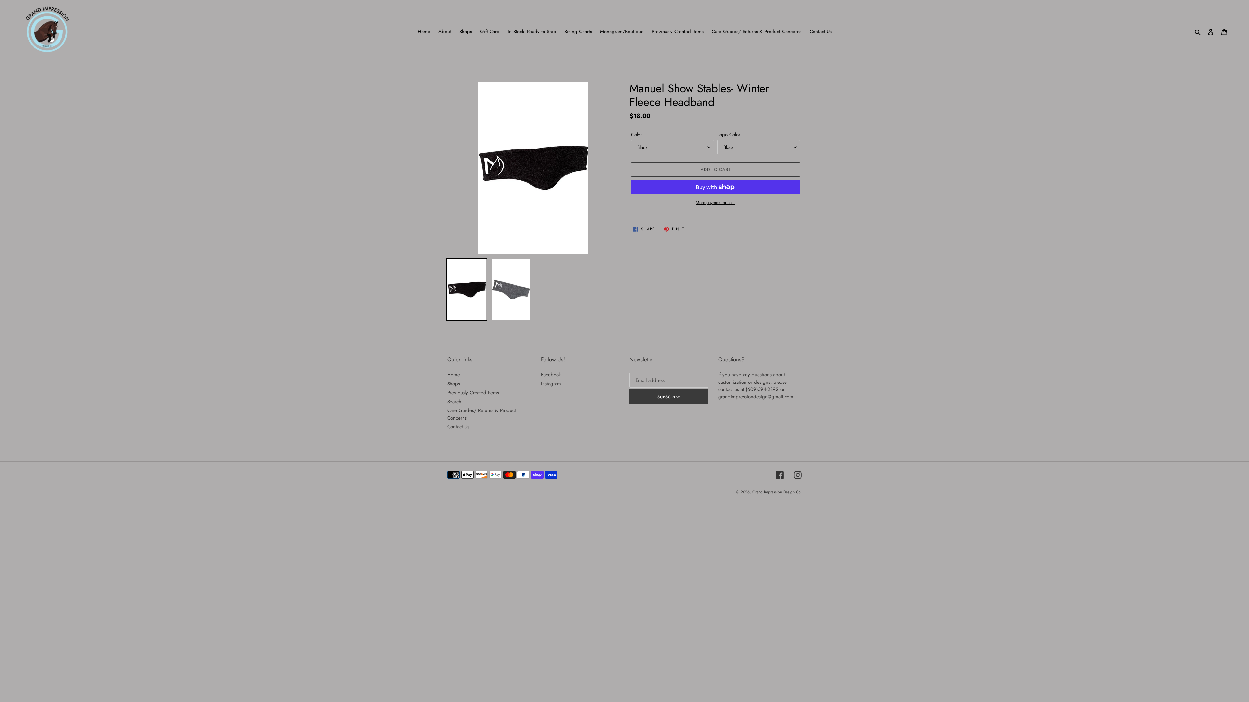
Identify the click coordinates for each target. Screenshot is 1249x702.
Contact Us (458, 426)
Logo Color (728, 134)
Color (636, 134)
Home (453, 374)
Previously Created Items (473, 392)
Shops (453, 383)
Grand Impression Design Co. (777, 492)
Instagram (551, 383)
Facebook (551, 374)
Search (454, 401)
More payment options (715, 203)
